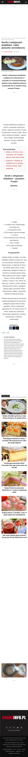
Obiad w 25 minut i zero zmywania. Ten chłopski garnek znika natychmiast (15, 154)
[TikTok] (10, 727)
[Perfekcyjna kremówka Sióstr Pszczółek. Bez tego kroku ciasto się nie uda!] (14, 454)
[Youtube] (17, 727)
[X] (14, 328)
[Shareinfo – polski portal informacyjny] (14, 717)
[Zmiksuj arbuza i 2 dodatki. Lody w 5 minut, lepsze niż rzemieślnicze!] (14, 503)
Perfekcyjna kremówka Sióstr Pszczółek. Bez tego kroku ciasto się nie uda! (14, 465)
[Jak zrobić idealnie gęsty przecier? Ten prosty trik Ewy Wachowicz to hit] (14, 526)
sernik (8, 332)
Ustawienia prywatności (14, 753)
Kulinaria (9, 38)
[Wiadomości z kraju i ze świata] (14, 2)
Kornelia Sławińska (8, 51)
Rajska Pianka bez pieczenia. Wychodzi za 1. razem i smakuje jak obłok (14, 490)
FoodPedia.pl (17, 730)
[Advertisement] (14, 21)
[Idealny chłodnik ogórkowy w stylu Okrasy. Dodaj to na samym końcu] (14, 406)
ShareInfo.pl (4, 38)
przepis (3, 332)
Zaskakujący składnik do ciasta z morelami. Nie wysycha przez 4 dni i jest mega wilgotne (14, 441)
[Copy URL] (17, 328)
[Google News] (21, 727)
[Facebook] (10, 328)
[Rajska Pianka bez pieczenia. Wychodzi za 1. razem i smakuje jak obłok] (14, 478)
